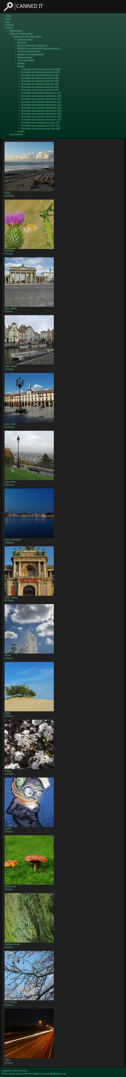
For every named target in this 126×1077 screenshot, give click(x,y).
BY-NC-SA (54, 1073)
